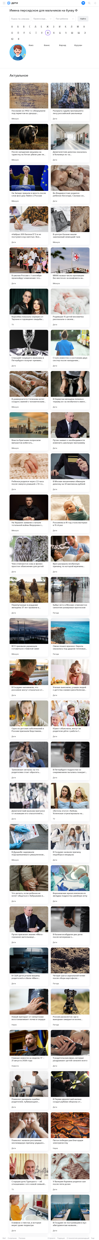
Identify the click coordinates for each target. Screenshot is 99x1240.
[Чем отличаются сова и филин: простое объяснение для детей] (29, 555)
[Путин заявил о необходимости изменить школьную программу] (70, 431)
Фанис (47, 45)
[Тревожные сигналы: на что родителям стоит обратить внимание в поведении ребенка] (29, 761)
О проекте (51, 1238)
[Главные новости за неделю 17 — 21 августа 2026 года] (29, 1049)
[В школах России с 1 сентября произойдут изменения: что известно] (29, 266)
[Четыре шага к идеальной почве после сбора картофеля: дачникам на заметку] (70, 967)
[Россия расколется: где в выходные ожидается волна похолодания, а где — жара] (70, 1008)
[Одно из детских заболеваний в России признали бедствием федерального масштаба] (29, 720)
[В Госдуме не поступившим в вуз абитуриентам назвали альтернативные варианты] (70, 1214)
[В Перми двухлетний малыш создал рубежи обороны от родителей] (70, 1090)
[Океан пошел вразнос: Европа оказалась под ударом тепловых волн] (70, 637)
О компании (12, 1238)
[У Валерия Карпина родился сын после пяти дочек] (70, 1173)
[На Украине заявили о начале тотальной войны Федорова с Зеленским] (29, 514)
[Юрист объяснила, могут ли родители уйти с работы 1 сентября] (70, 720)
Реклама (22, 1238)
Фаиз (31, 45)
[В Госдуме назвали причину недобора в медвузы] (70, 843)
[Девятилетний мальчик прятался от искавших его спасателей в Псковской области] (29, 802)
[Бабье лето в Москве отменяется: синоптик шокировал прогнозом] (70, 596)
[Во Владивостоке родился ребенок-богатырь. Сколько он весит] (70, 184)
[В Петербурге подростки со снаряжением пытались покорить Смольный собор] (70, 761)
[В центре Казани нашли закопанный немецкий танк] (70, 225)
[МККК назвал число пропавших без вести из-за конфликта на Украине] (70, 266)
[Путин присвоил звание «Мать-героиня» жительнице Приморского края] (29, 925)
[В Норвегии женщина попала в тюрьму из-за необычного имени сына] (70, 390)
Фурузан (78, 45)
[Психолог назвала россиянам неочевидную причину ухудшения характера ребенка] (29, 1131)
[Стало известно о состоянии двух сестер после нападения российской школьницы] (70, 349)
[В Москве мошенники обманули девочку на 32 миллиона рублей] (70, 472)
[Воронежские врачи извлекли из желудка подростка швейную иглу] (70, 884)
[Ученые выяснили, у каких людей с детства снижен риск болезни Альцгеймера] (70, 678)
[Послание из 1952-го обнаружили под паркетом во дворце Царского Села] (29, 102)
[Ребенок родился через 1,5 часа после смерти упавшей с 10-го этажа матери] (29, 472)
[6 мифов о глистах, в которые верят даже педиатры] (29, 1214)
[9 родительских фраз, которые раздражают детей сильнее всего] (70, 1049)
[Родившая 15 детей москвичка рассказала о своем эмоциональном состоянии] (70, 308)
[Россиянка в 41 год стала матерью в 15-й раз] (70, 514)
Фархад (62, 45)
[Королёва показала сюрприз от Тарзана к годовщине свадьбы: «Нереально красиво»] (29, 308)
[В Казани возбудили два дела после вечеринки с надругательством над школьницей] (70, 925)
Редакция (61, 1238)
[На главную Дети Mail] (14, 3)
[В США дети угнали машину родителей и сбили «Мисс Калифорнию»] (29, 967)
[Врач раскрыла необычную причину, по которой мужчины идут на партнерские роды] (70, 555)
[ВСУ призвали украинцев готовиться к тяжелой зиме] (29, 637)
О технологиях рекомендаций (78, 1238)
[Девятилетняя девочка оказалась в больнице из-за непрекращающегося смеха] (70, 143)
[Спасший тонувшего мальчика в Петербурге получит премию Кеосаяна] (29, 349)
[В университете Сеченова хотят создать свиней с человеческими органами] (29, 390)
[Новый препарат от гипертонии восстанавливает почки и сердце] (29, 1008)
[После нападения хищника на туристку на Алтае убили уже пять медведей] (29, 143)
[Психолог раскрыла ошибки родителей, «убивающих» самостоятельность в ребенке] (29, 1090)
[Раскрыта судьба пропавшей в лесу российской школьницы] (70, 102)
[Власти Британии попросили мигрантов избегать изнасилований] (29, 431)
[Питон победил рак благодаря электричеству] (70, 1131)
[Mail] (8, 3)
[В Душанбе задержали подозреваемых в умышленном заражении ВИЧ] (29, 843)
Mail (4, 1238)
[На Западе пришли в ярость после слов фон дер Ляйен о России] (29, 184)
